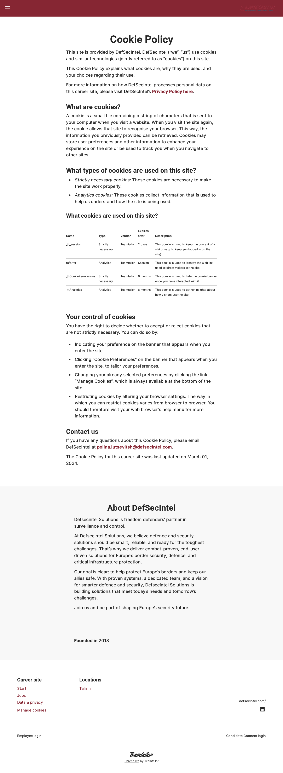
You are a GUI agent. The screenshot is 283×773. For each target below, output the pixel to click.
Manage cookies (31, 710)
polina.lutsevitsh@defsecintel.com (134, 447)
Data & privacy (30, 702)
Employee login (29, 736)
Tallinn (85, 688)
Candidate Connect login (246, 736)
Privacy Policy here (172, 91)
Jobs (21, 695)
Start (21, 688)
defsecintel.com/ (252, 701)
